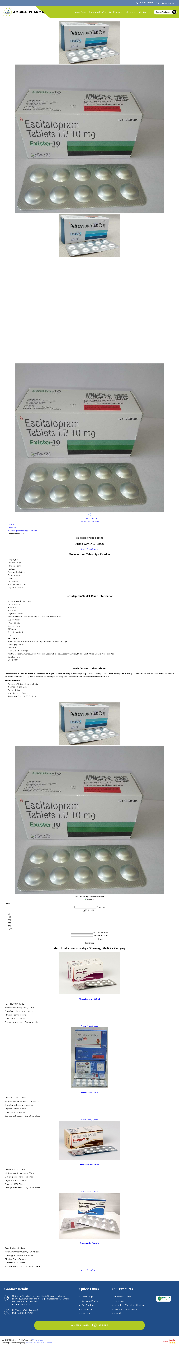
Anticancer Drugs (122, 1297)
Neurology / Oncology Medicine (22, 531)
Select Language (164, 3)
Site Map (85, 1314)
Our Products (115, 12)
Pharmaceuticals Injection (126, 1309)
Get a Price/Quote (89, 549)
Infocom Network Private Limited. (39, 1343)
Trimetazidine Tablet (89, 1164)
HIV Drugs (119, 1301)
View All (118, 1313)
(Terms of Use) (37, 1340)
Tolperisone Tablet (89, 1092)
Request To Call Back (89, 521)
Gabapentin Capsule (89, 1243)
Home (11, 524)
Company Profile (97, 12)
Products (12, 528)
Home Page (80, 12)
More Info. (131, 12)
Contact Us (144, 12)
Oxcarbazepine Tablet (89, 999)
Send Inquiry (91, 518)
